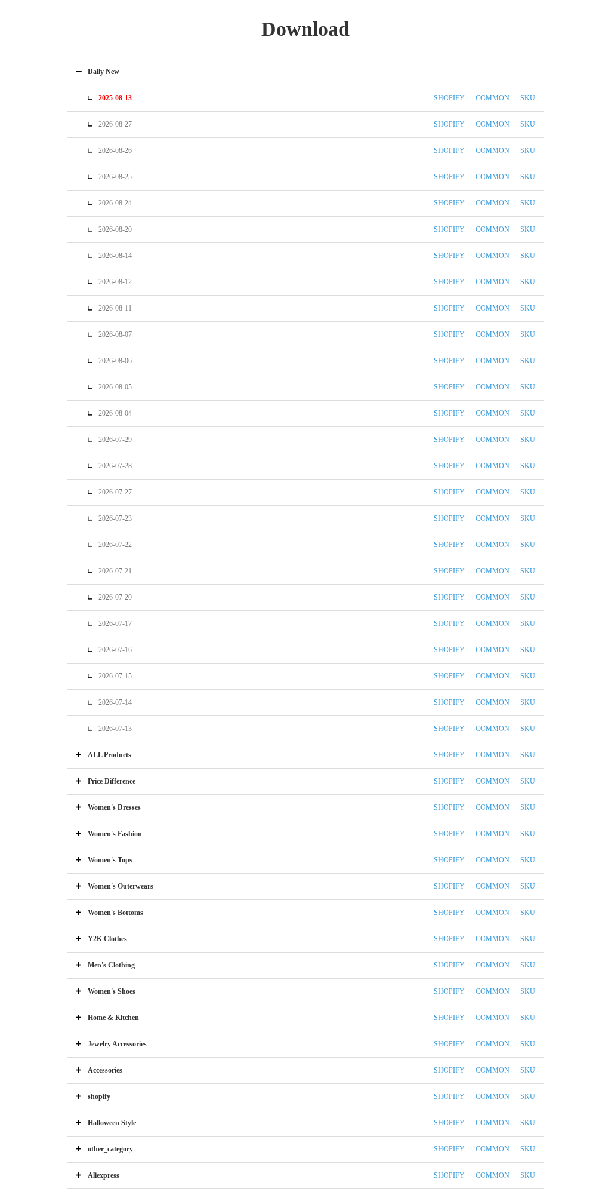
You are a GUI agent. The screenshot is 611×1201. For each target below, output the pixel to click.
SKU (527, 98)
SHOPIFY (449, 98)
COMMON (493, 98)
